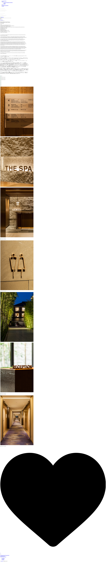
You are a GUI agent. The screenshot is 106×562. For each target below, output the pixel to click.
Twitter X (4, 555)
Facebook (1, 555)
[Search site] (0, 19)
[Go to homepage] (2, 17)
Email (8, 555)
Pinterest (6, 555)
